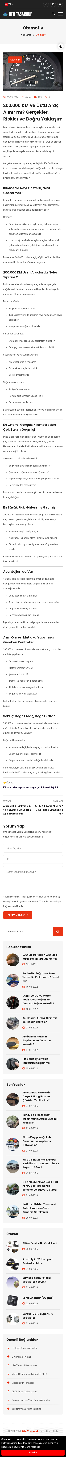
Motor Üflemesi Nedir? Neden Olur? (29, 1374)
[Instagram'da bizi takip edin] (53, 4)
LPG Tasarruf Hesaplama (24, 1365)
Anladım (33, 1452)
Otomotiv (15, 59)
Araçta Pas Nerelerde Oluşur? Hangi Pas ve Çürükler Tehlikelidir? (36, 1096)
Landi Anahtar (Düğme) (38, 1298)
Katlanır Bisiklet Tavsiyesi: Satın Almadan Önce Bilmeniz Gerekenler (39, 1208)
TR (9, 4)
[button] (60, 14)
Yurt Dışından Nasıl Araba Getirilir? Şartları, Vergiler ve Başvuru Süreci (40, 1163)
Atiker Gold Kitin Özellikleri (39, 1243)
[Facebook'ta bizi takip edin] (46, 4)
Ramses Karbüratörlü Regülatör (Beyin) (36, 1280)
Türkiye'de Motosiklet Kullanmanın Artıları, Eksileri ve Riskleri (40, 1118)
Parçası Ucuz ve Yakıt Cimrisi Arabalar (31, 1400)
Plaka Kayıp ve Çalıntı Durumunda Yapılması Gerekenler (36, 1141)
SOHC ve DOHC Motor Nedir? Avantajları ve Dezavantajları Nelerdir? (38, 999)
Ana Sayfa (26, 34)
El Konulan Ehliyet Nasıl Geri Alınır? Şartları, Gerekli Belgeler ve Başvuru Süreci (40, 1186)
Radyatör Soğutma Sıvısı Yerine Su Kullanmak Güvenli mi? (40, 977)
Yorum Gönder (16, 914)
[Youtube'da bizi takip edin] (60, 4)
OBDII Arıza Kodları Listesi (24, 1391)
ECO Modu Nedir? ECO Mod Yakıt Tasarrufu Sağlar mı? (39, 957)
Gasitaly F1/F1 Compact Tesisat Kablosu (38, 1261)
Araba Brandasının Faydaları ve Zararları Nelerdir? (36, 1040)
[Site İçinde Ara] (58, 931)
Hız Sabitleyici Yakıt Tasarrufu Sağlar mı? (36, 1061)
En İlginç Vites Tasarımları (24, 1348)
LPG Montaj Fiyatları (22, 1356)
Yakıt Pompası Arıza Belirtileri (26, 1409)
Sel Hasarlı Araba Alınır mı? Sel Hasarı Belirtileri (39, 1020)
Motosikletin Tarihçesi (23, 1383)
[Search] (53, 14)
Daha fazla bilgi (33, 1447)
